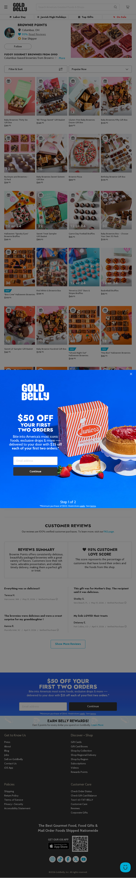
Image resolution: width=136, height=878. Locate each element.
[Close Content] (131, 374)
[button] (68, 439)
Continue (35, 471)
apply (82, 506)
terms (93, 506)
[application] (125, 867)
